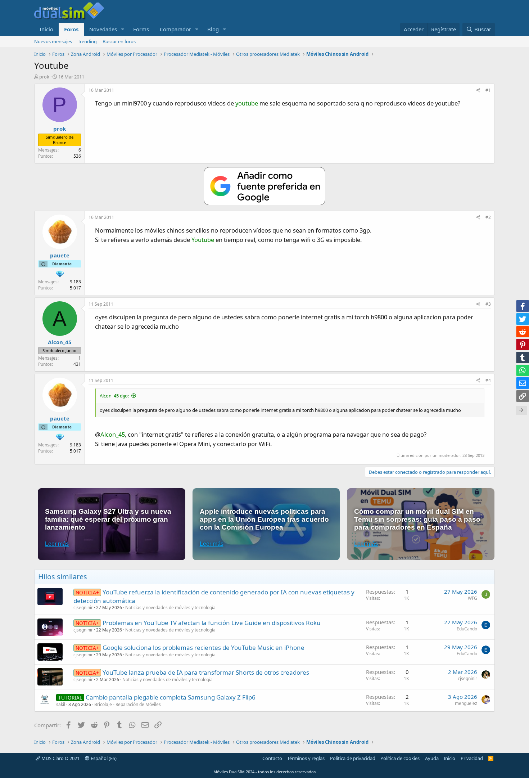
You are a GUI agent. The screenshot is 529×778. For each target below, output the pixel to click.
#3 (488, 304)
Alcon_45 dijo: (114, 395)
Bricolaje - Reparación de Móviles (127, 704)
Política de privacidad (352, 758)
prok (44, 76)
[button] (123, 29)
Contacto (272, 758)
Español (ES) (103, 758)
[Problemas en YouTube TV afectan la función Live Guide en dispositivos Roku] (50, 627)
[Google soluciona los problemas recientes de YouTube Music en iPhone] (50, 652)
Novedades (103, 29)
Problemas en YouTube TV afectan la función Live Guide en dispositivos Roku (212, 623)
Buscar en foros (119, 41)
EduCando (467, 629)
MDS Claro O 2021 (60, 758)
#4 (488, 380)
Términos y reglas (306, 758)
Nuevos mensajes (53, 41)
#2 (488, 217)
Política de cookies (400, 758)
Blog (213, 29)
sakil (60, 704)
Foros (71, 29)
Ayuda (432, 758)
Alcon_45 (112, 434)
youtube (246, 103)
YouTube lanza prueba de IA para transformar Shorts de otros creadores (206, 672)
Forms (141, 29)
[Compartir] (478, 90)
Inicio (46, 29)
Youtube (202, 239)
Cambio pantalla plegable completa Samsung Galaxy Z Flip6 (171, 697)
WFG (472, 598)
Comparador (175, 29)
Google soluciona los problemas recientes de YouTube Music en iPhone (203, 647)
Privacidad (472, 758)
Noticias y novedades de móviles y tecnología (170, 607)
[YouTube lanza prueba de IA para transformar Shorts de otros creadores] (50, 676)
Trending (87, 41)
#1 (488, 90)
